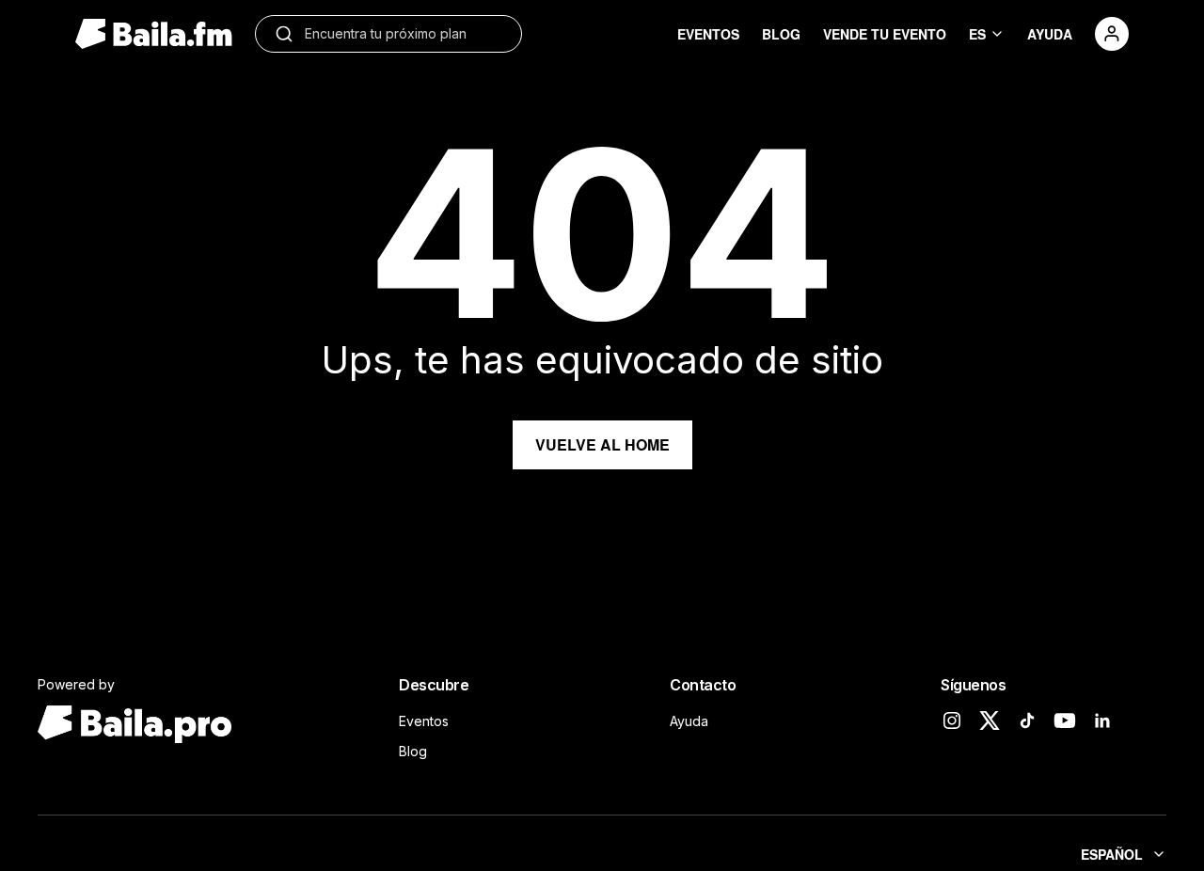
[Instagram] (952, 720)
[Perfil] (1112, 34)
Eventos (424, 721)
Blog (413, 751)
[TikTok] (1027, 720)
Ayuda (689, 721)
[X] (989, 720)
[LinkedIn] (1102, 720)
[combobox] (403, 34)
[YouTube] (1065, 720)
